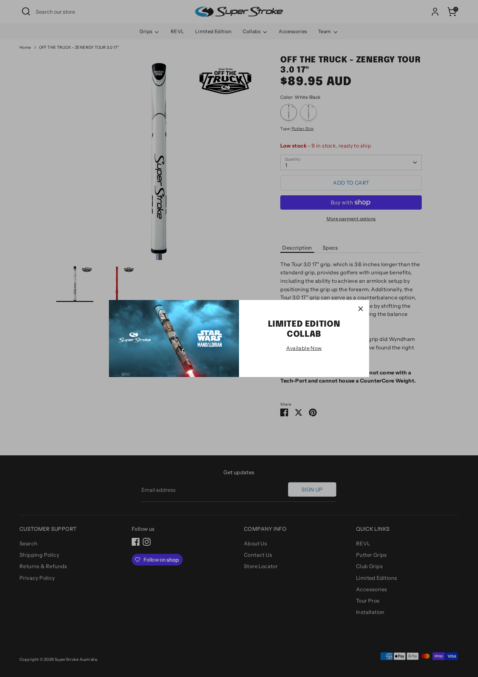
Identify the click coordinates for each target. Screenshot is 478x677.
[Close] (360, 308)
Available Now (304, 348)
